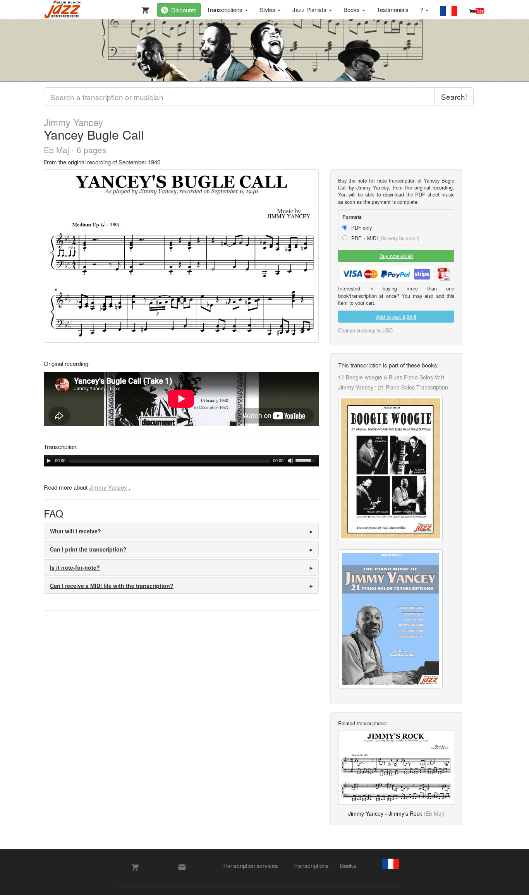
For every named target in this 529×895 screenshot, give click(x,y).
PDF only (361, 227)
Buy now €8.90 (396, 256)
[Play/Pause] (49, 461)
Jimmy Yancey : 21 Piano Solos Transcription (393, 387)
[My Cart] (143, 8)
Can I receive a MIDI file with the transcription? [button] (111, 585)
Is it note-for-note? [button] (75, 567)
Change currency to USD (365, 330)
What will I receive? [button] (75, 531)
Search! (454, 96)
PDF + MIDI (384, 238)
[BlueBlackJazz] (63, 9)
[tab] (181, 531)
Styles (268, 9)
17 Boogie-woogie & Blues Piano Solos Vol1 (391, 377)
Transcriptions (225, 9)
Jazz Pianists (310, 9)
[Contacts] (182, 867)
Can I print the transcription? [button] (88, 549)
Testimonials (393, 9)
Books (352, 9)
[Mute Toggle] (290, 461)
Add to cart (396, 316)
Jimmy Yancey (73, 122)
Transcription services (250, 865)
